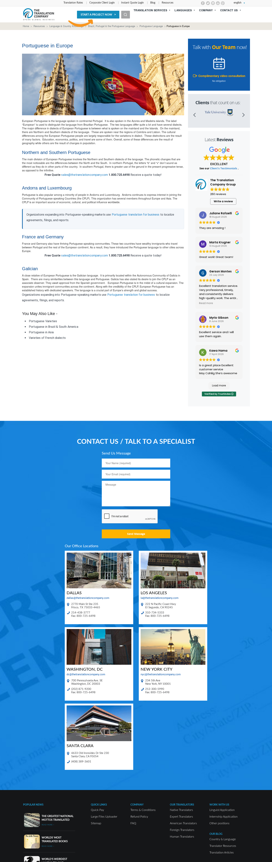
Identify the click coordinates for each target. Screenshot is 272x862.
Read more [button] (206, 303)
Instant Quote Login (132, 2)
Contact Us (229, 10)
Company (206, 10)
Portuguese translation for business (135, 214)
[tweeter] (208, 3)
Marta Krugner (220, 242)
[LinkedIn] (213, 3)
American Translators (183, 823)
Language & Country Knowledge (66, 26)
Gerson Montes (220, 271)
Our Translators (182, 805)
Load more (219, 385)
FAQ (133, 823)
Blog (152, 2)
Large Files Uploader (104, 816)
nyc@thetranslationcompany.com (161, 674)
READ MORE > (48, 825)
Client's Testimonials (224, 168)
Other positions (219, 823)
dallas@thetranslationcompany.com (88, 598)
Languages (183, 10)
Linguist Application (222, 810)
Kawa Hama (218, 351)
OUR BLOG (215, 834)
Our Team (224, 47)
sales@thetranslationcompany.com (84, 175)
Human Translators (182, 836)
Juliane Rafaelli (220, 213)
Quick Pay (97, 810)
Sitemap (96, 823)
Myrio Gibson (218, 318)
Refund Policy (139, 816)
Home (26, 26)
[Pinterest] (223, 3)
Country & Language (222, 839)
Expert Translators (181, 816)
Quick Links (99, 805)
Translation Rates (73, 2)
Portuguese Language (151, 26)
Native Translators (181, 810)
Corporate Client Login (102, 2)
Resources (167, 2)
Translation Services (150, 10)
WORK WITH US (219, 805)
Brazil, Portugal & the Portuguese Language (111, 26)
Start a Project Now (96, 14)
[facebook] (203, 3)
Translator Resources (222, 845)
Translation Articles (221, 852)
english (237, 2)
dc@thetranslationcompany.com (86, 674)
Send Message (136, 534)
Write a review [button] (223, 201)
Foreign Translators (182, 830)
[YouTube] (218, 3)
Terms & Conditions (143, 810)
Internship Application (223, 816)
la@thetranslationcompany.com (159, 598)
